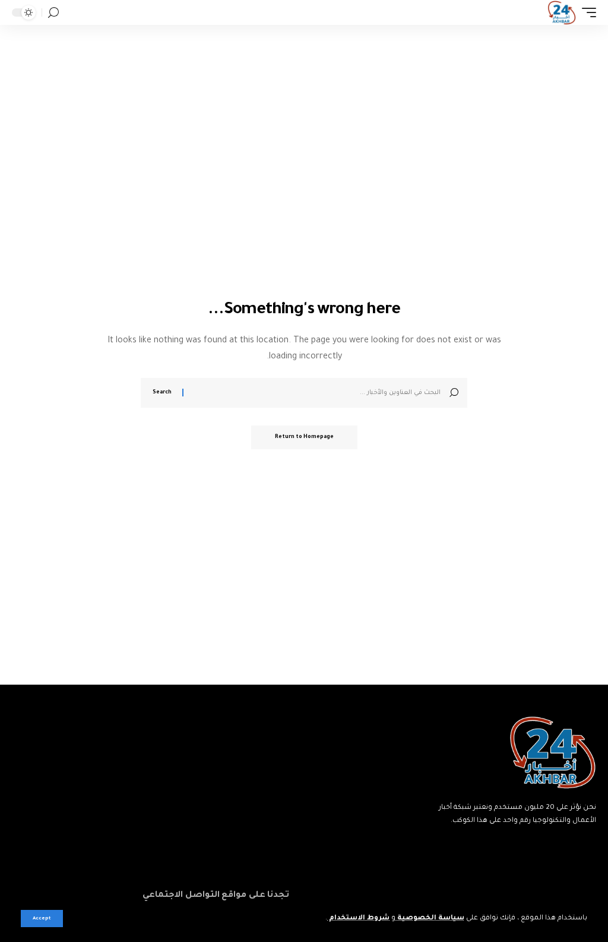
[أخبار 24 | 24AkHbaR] (561, 12)
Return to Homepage (304, 437)
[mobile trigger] (586, 12)
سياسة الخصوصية (429, 918)
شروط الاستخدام (358, 918)
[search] (53, 13)
